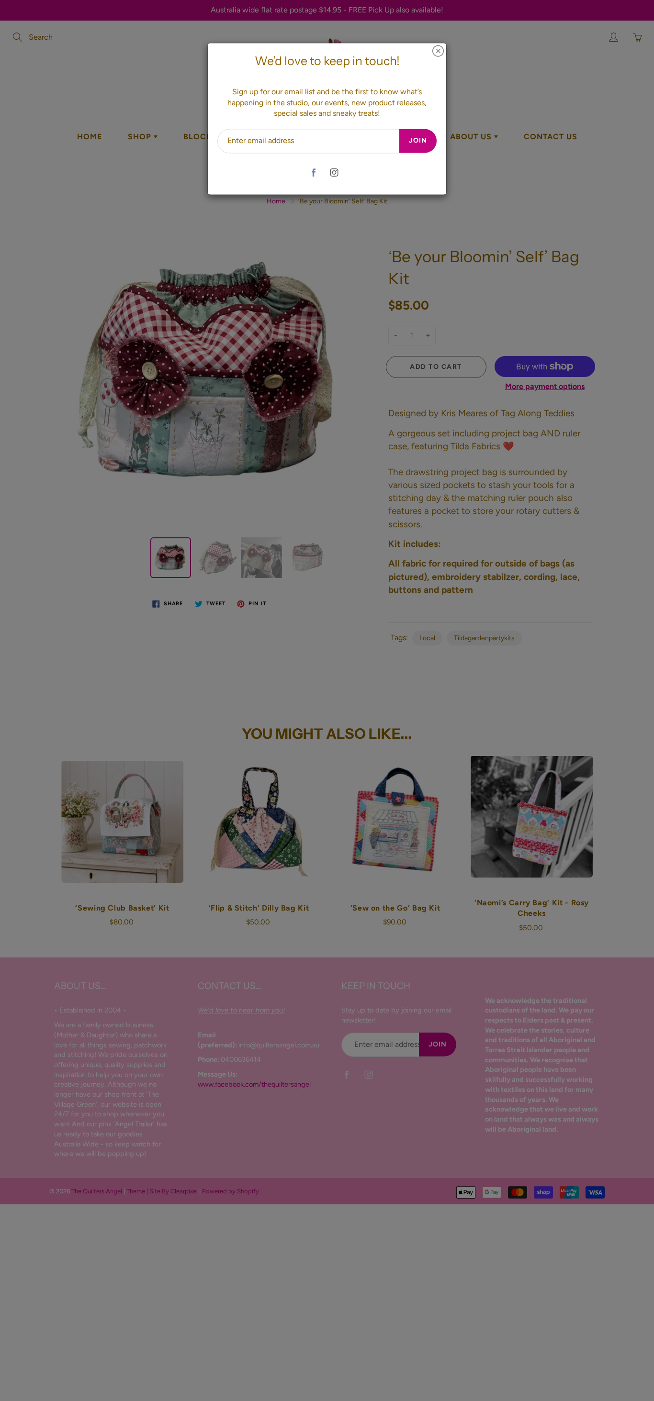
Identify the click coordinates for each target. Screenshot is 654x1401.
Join (418, 141)
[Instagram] (334, 172)
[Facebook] (313, 172)
